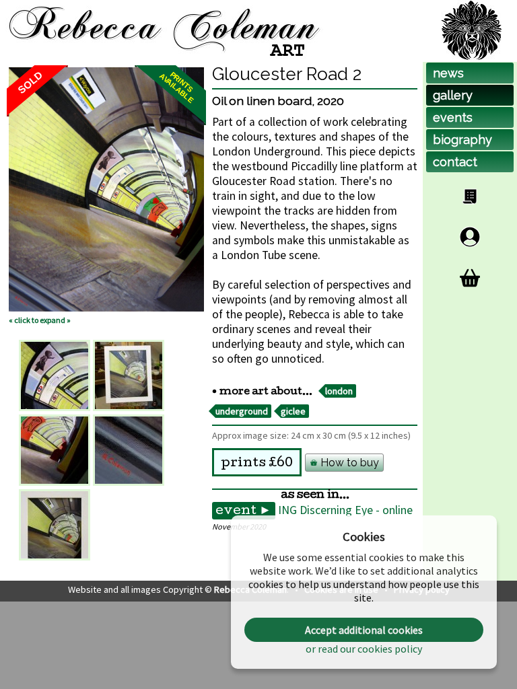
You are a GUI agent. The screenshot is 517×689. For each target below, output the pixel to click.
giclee (293, 411)
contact (455, 162)
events (453, 117)
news (448, 73)
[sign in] (469, 236)
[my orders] (469, 196)
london (339, 391)
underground (241, 411)
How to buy (348, 462)
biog (462, 140)
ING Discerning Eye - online (345, 510)
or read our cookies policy (364, 648)
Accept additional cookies (364, 630)
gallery (453, 95)
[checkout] (470, 278)
